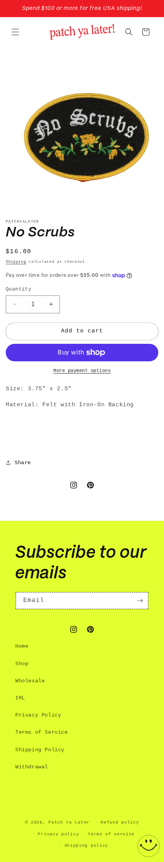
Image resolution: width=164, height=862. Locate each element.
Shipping (16, 262)
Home (21, 646)
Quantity (18, 289)
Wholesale (30, 681)
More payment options (82, 371)
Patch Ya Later (69, 822)
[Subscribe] (140, 601)
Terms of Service (41, 732)
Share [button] (22, 463)
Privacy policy (58, 834)
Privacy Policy (38, 715)
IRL (20, 698)
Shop (21, 664)
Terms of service (111, 834)
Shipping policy (86, 845)
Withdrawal (31, 767)
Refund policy (120, 822)
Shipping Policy (39, 750)
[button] (15, 32)
